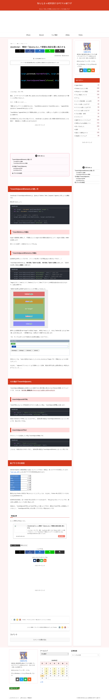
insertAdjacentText (17, 170)
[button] (60, 51)
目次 (39, 156)
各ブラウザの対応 (17, 173)
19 (54, 673)
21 (62, 673)
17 (46, 673)
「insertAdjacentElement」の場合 (20, 163)
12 (54, 671)
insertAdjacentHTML (18, 168)
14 (62, 671)
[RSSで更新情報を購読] (44, 560)
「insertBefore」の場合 (18, 161)
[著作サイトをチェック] (34, 560)
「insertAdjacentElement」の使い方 (22, 159)
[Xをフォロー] (38, 560)
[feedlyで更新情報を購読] (41, 560)
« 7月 (41, 682)
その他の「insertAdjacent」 (19, 166)
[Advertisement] (54, 21)
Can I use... (14, 472)
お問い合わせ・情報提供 (26, 697)
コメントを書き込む (39, 639)
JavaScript (25, 545)
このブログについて (14, 697)
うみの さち (87, 52)
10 (46, 671)
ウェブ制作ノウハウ (16, 545)
